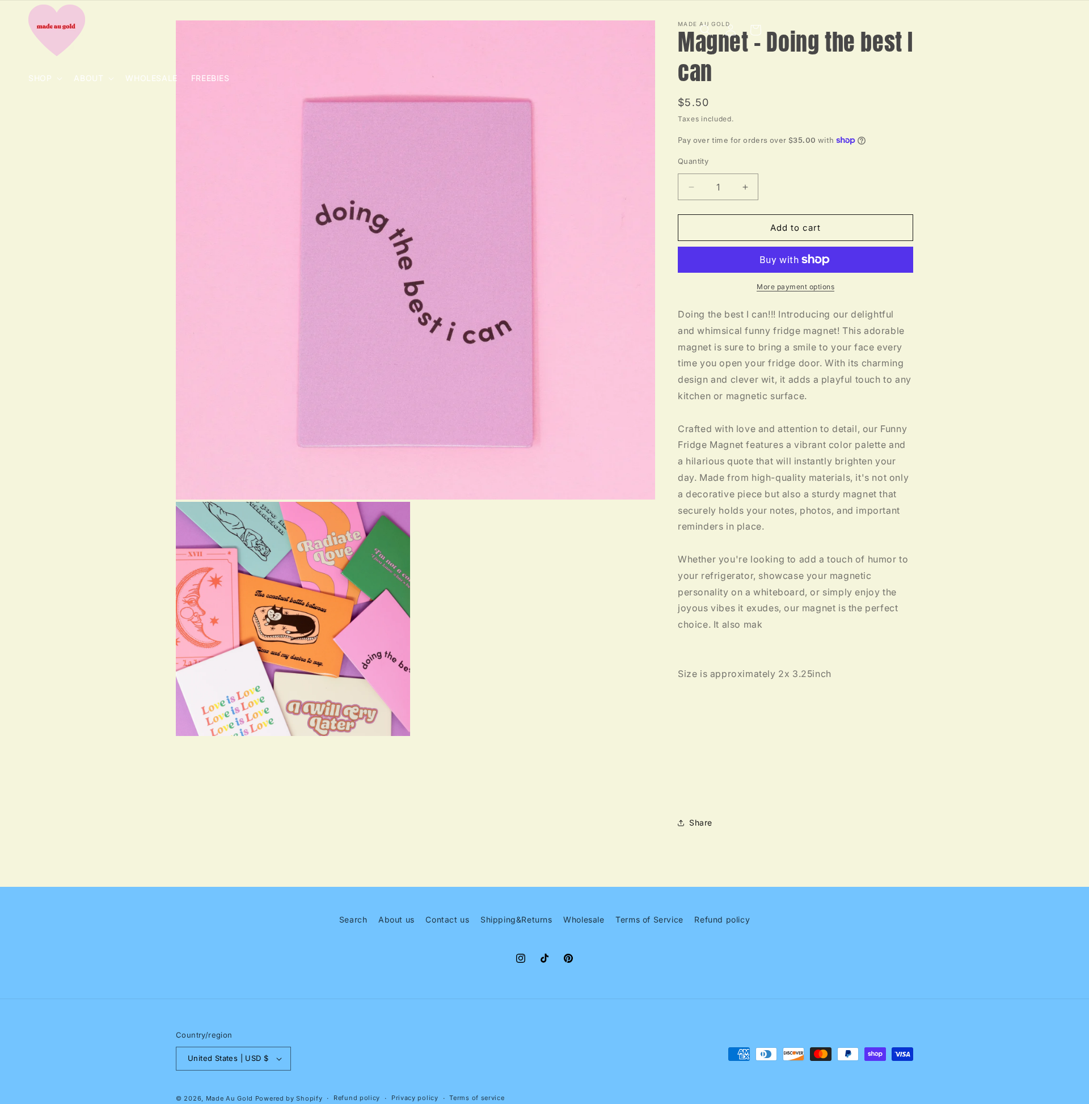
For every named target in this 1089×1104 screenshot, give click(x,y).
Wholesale (583, 919)
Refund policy (722, 919)
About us (396, 919)
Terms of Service (649, 919)
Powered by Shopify (289, 1098)
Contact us (447, 919)
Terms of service (476, 1098)
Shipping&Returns (516, 919)
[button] (44, 78)
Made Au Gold (229, 1098)
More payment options (795, 286)
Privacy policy (414, 1098)
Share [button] (700, 822)
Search (353, 919)
